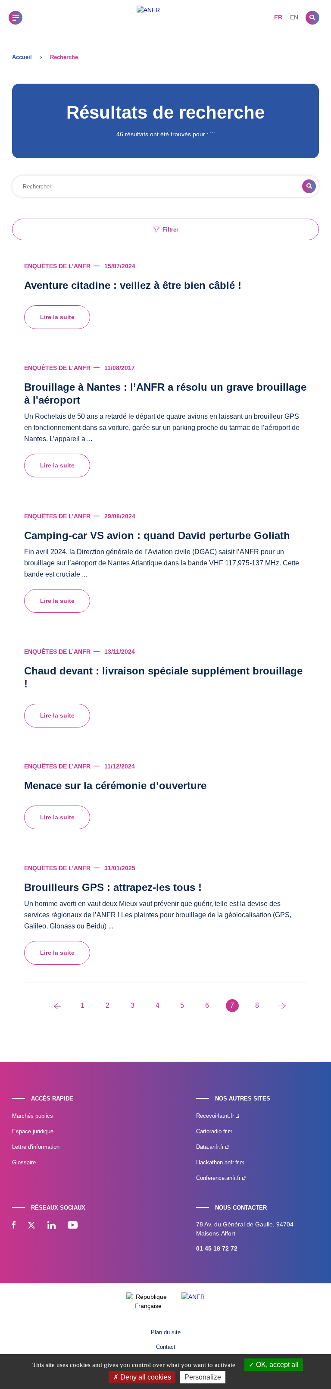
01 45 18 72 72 (216, 1248)
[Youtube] (73, 1226)
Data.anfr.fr (210, 1147)
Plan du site (166, 1332)
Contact (165, 1347)
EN (294, 17)
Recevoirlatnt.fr (216, 1116)
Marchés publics (32, 1116)
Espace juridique (32, 1131)
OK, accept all (276, 1364)
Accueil (22, 57)
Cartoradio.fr (212, 1131)
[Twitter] (31, 1226)
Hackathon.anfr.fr (218, 1162)
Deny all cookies (145, 1377)
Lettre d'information (35, 1147)
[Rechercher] (312, 18)
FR (278, 17)
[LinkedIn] (51, 1226)
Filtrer (170, 229)
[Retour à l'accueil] (148, 17)
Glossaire (24, 1162)
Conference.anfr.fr (219, 1178)
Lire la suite (57, 317)
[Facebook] (14, 1226)
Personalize (202, 1377)
